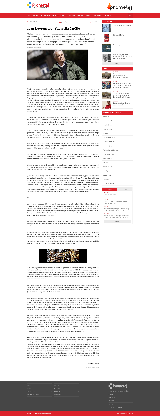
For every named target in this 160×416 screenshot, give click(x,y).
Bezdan (110, 189)
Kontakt (111, 401)
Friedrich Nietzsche (109, 141)
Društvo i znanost (58, 15)
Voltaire (105, 162)
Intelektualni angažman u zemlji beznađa (121, 104)
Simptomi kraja (118, 35)
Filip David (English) (108, 146)
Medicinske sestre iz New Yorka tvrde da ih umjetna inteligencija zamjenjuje (122, 85)
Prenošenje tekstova (115, 407)
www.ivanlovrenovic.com (92, 367)
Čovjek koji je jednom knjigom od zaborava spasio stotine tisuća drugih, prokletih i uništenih (122, 57)
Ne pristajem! (117, 45)
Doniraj (111, 404)
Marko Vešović (107, 167)
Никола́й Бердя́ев (108, 129)
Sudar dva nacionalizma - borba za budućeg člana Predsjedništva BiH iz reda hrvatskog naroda (122, 96)
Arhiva (117, 64)
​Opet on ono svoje (110, 195)
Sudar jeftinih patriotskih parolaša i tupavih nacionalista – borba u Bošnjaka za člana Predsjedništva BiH (121, 77)
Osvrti (34, 15)
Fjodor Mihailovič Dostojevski (111, 150)
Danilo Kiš (106, 179)
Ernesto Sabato (107, 121)
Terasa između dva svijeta (122, 25)
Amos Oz (106, 116)
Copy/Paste (107, 15)
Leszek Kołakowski (108, 183)
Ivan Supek (106, 171)
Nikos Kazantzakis (108, 154)
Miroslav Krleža (107, 125)
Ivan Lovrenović (93, 364)
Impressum (112, 397)
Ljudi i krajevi (44, 15)
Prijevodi (97, 15)
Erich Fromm (107, 175)
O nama (111, 394)
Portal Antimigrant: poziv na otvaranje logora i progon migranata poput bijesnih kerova (117, 210)
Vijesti (125, 189)
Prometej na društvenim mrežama (119, 391)
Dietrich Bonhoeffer (109, 137)
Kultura (71, 15)
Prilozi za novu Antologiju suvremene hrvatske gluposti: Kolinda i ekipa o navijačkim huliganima (116, 217)
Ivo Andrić (106, 133)
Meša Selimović (107, 158)
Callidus (131, 413)
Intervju (89, 15)
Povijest (81, 15)
